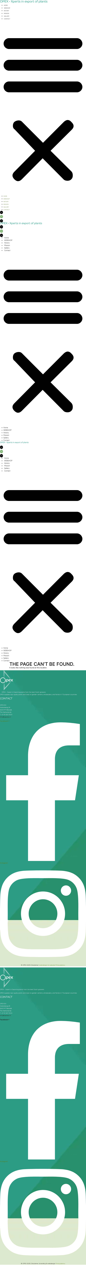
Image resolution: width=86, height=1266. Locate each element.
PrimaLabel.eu (60, 1263)
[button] (43, 107)
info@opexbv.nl (5, 717)
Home (6, 5)
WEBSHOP (7, 8)
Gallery (6, 16)
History (6, 11)
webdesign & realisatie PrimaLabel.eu (52, 965)
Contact (7, 19)
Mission (6, 13)
